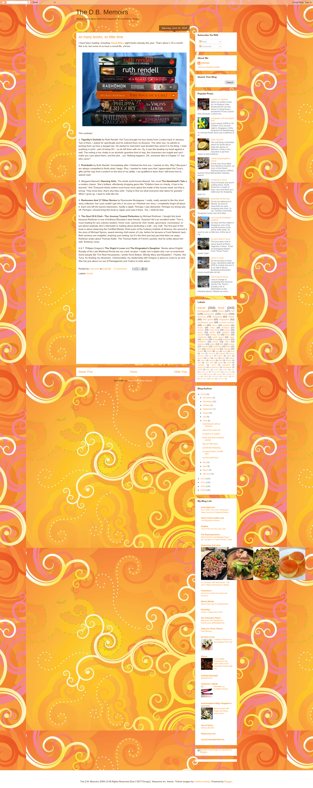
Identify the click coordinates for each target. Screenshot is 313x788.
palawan (222, 353)
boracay (202, 316)
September (208, 409)
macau (231, 344)
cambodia (217, 346)
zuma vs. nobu (217, 258)
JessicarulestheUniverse (212, 739)
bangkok (226, 339)
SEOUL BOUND (207, 728)
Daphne (204, 526)
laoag (215, 339)
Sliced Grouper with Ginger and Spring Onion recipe (221, 710)
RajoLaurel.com (208, 734)
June (205, 421)
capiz (216, 358)
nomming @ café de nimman (211, 425)
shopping (217, 316)
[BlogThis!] (136, 268)
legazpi (231, 358)
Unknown (205, 63)
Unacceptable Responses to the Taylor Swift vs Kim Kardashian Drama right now (223, 663)
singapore (224, 319)
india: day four (217, 139)
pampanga (228, 372)
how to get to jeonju (219, 277)
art (204, 325)
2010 (203, 486)
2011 (203, 482)
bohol (229, 363)
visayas (205, 346)
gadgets (225, 332)
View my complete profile (209, 67)
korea (227, 335)
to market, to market (211, 434)
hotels (231, 316)
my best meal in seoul (220, 239)
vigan (232, 337)
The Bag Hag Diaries (210, 534)
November (208, 401)
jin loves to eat (207, 637)
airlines (220, 356)
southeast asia (205, 322)
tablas (212, 379)
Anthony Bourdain (209, 676)
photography (204, 311)
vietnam (212, 360)
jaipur (223, 358)
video (212, 328)
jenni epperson (208, 507)
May (205, 462)
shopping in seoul (219, 180)
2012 (203, 479)
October (206, 405)
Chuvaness (206, 591)
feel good (208, 319)
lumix (221, 311)
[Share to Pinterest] (146, 268)
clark (232, 369)
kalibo (212, 332)
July (205, 417)
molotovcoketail (202, 781)
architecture (214, 367)
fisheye (228, 360)
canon (213, 365)
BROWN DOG (207, 678)
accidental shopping (211, 448)
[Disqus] (133, 320)
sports (203, 360)
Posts (204, 42)
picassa (200, 374)
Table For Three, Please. (212, 629)
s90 (233, 376)
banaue (200, 358)
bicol (208, 358)
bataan (225, 369)
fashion (201, 330)
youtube (226, 325)
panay (227, 330)
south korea (218, 337)
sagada (227, 349)
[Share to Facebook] (143, 268)
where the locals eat (211, 430)
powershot (202, 367)
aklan (208, 369)
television (220, 379)
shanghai (203, 379)
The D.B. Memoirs (102, 12)
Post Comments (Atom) (140, 380)
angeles (219, 374)
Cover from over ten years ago (213, 529)
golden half (204, 372)
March (206, 470)
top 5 (211, 356)
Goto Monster (206, 631)
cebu (203, 353)
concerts (211, 353)
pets (199, 363)
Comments (206, 46)
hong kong (214, 330)
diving (225, 351)
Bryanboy (205, 609)
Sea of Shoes (207, 725)
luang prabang (212, 349)
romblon (225, 376)
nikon (212, 344)
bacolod (201, 335)
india (227, 342)
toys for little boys (210, 444)
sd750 (200, 369)
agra (217, 351)
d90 (221, 344)
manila (224, 314)
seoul (209, 351)
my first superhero (210, 458)
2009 (203, 490)
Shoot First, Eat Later (211, 545)
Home (133, 371)
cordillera (202, 342)
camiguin (201, 365)
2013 (203, 394)
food (221, 307)
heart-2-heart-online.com (212, 518)
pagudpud (226, 365)
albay (229, 356)
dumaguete (227, 367)
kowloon (201, 344)
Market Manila (207, 601)
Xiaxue (204, 656)
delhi (220, 360)
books (90, 273)
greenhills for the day (220, 199)
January (206, 474)
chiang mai (215, 335)
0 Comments (120, 268)
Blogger (228, 781)
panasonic (209, 314)
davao (215, 342)
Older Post (180, 371)
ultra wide (209, 363)
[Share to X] (140, 268)
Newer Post (86, 371)
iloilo (228, 346)
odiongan (215, 376)
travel (201, 307)
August (206, 413)
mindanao (202, 337)
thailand (225, 328)
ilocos (214, 325)
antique (216, 369)
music (200, 332)
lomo (232, 351)
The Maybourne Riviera (210, 520)
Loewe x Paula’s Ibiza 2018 (212, 612)
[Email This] (133, 268)
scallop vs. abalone (219, 99)
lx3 (232, 311)
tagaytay (209, 374)
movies (205, 339)
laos (199, 349)
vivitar (220, 363)
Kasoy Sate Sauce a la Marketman (214, 604)
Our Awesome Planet (211, 618)
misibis (205, 376)
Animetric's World (209, 684)
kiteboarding (216, 372)
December (208, 398)
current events (226, 322)
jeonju (200, 351)
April (205, 466)
